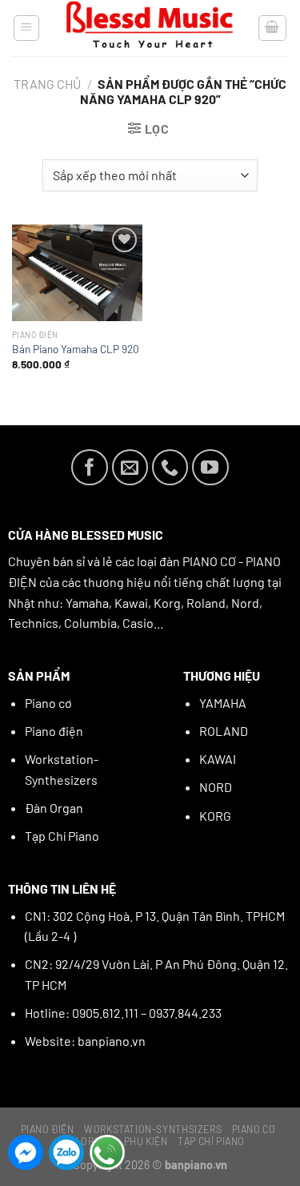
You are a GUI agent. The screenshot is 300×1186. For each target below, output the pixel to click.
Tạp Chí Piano (62, 835)
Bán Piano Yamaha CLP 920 (75, 349)
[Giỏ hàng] (272, 28)
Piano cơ (48, 702)
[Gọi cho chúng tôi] (170, 467)
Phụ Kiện (146, 1141)
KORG (215, 815)
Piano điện (54, 730)
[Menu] (27, 28)
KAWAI (217, 758)
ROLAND (223, 730)
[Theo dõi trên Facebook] (89, 467)
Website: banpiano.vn (85, 1040)
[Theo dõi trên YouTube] (210, 467)
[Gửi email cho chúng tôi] (130, 467)
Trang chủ (47, 83)
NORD (215, 786)
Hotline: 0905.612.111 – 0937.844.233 (123, 1012)
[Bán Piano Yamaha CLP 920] (77, 272)
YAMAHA (222, 702)
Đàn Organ (54, 807)
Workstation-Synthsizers (153, 1129)
